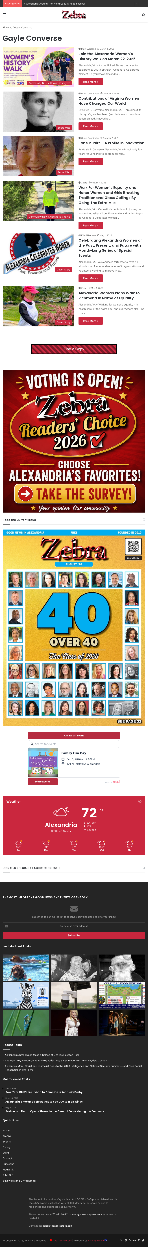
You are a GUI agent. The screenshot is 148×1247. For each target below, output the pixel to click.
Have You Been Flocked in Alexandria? (45, 3)
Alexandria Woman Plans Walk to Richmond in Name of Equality (109, 295)
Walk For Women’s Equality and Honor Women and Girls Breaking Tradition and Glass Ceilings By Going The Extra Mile (109, 195)
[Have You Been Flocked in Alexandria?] (74, 995)
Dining (6, 1147)
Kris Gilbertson (88, 235)
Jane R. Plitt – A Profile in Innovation (111, 143)
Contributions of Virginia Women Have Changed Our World (109, 101)
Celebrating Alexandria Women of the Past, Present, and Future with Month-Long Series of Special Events (110, 248)
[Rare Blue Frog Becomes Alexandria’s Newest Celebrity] (26, 1023)
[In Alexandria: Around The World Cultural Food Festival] (122, 995)
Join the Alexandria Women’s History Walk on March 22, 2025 (107, 56)
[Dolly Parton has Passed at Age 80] (74, 1023)
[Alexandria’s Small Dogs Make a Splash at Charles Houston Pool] (26, 968)
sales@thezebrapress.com (87, 1214)
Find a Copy (74, 349)
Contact (7, 1158)
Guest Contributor (90, 93)
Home (8, 27)
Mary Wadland (88, 48)
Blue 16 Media (96, 1240)
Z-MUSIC (8, 1175)
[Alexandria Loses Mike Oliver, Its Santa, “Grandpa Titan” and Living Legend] (122, 968)
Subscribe (8, 1164)
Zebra (84, 182)
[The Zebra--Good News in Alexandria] (74, 14)
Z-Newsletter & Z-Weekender (19, 1180)
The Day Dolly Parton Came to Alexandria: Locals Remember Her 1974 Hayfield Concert (56, 1060)
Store (6, 1152)
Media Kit (8, 1169)
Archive (7, 1136)
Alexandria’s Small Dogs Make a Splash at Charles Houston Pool (42, 1054)
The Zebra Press (62, 1240)
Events (7, 1141)
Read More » (90, 81)
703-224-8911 (60, 1214)
